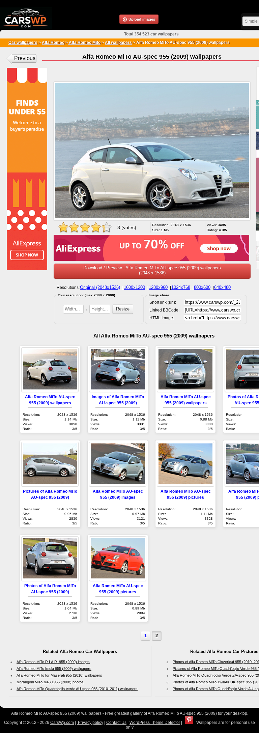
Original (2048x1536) (100, 287)
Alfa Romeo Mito (84, 42)
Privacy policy (90, 722)
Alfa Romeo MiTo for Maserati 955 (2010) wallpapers (59, 675)
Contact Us (116, 722)
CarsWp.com (62, 722)
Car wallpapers (22, 42)
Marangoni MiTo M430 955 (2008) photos (50, 682)
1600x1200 (134, 287)
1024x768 (180, 287)
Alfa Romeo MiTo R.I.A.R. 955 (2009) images (53, 662)
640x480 (222, 287)
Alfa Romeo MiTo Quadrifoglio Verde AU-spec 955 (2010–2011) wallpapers (77, 689)
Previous (24, 58)
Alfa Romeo (53, 42)
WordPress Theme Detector (155, 722)
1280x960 (158, 287)
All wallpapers (118, 42)
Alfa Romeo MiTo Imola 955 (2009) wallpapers (54, 669)
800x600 (202, 287)
